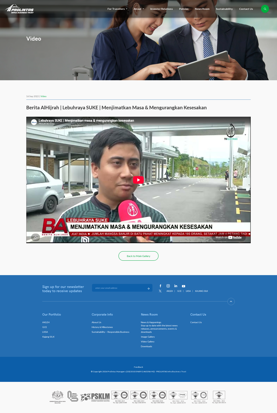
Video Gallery (147, 341)
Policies (184, 8)
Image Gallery (148, 336)
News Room (202, 8)
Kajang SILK (48, 336)
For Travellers (116, 8)
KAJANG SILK (201, 291)
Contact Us (246, 8)
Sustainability (224, 8)
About (137, 8)
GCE (179, 291)
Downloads (146, 346)
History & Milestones (102, 327)
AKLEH (170, 291)
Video (43, 96)
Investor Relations (161, 8)
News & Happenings (159, 327)
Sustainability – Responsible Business (110, 331)
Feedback (138, 367)
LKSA (188, 291)
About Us (96, 322)
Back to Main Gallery (138, 255)
